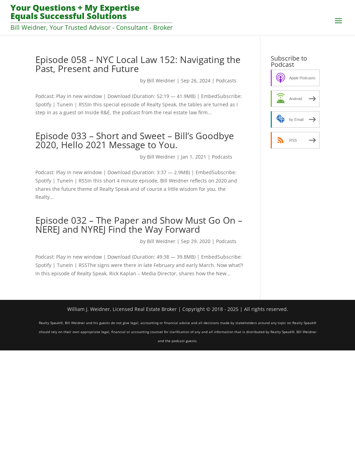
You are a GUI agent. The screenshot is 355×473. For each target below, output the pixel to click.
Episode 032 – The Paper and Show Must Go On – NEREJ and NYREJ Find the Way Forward (138, 224)
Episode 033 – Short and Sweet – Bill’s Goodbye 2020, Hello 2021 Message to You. (134, 140)
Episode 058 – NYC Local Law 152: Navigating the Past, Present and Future (138, 64)
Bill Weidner (161, 80)
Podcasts (226, 80)
